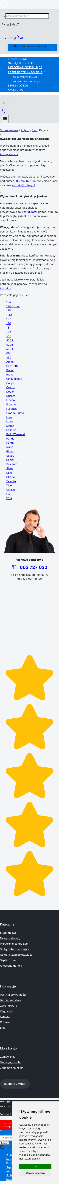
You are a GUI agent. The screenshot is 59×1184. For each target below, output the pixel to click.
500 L (10, 340)
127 (8, 319)
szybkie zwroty (15, 1084)
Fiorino (10, 400)
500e (9, 344)
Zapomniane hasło (11, 1067)
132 (8, 331)
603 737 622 (22, 181)
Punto (10, 442)
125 (8, 310)
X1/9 (9, 498)
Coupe (10, 383)
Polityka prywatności (13, 994)
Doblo (10, 391)
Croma (10, 387)
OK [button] (35, 1166)
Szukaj (4, 1143)
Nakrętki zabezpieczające (26, 81)
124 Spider (13, 306)
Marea (10, 425)
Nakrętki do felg (20, 63)
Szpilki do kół (18, 85)
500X (9, 349)
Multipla (11, 430)
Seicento (11, 464)
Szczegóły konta (10, 1062)
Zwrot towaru (8, 1005)
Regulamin (6, 1011)
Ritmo (10, 451)
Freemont (12, 404)
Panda (10, 438)
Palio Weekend (15, 434)
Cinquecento (14, 378)
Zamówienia (7, 1056)
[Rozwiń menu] (5, 119)
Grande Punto (15, 413)
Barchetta (12, 366)
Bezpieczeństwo (10, 1000)
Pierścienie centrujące (25, 67)
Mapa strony (5, 1106)
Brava (10, 370)
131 (8, 327)
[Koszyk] (3, 112)
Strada (10, 477)
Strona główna (9, 130)
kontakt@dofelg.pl (23, 185)
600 (8, 353)
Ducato (10, 395)
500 (8, 336)
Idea (9, 417)
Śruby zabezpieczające (25, 77)
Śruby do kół (18, 58)
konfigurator (29, 211)
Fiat (34, 130)
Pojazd (25, 130)
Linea (9, 421)
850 (8, 357)
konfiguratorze (9, 154)
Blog (3, 1027)
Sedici (10, 459)
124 (8, 302)
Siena (9, 468)
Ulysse (10, 489)
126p (9, 314)
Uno (8, 494)
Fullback (11, 408)
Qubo (9, 447)
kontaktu (5, 288)
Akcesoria (15, 89)
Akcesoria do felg (11, 965)
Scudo (10, 455)
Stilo (9, 472)
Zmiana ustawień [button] (35, 1173)
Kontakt (5, 1016)
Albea (10, 361)
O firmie (5, 1022)
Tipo (9, 485)
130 (8, 323)
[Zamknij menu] (1, 1132)
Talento (11, 481)
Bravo (10, 374)
